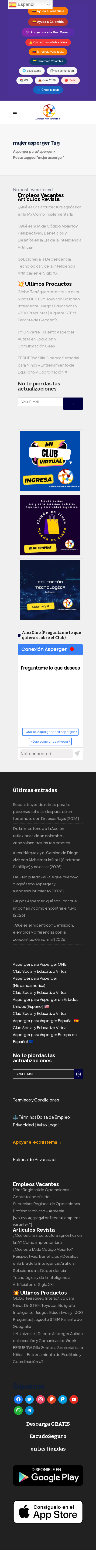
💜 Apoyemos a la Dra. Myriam (48, 32)
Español (25, 4)
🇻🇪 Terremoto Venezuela (48, 51)
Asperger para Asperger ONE (40, 964)
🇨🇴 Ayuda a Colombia (48, 22)
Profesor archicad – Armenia (38, 1210)
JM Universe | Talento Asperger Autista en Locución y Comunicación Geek (46, 339)
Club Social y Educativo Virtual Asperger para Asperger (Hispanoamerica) (40, 978)
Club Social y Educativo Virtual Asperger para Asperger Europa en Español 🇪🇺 (45, 1034)
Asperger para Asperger (32, 151)
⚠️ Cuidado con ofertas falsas (48, 42)
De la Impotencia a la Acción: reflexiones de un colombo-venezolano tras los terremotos (41, 835)
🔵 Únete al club (48, 90)
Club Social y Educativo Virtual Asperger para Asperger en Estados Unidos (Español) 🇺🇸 (45, 999)
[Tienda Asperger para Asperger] (50, 553)
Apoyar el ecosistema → (37, 1142)
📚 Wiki (24, 80)
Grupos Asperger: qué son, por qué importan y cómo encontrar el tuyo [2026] (45, 907)
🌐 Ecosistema (31, 70)
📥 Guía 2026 (47, 80)
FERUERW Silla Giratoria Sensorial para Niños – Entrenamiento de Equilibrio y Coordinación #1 (48, 364)
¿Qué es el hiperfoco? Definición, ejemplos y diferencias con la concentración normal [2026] (43, 932)
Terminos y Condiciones (36, 1099)
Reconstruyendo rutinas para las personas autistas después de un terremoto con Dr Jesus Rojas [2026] (46, 811)
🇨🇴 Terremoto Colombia (48, 61)
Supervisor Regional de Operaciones (46, 1203)
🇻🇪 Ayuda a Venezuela (48, 11)
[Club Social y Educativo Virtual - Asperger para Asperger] (50, 489)
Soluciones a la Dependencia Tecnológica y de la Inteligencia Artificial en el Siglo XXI (46, 266)
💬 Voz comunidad (62, 70)
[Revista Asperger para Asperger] (50, 618)
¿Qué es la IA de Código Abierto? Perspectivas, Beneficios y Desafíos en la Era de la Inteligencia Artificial (45, 1256)
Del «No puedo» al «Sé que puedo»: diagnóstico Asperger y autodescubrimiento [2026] (45, 883)
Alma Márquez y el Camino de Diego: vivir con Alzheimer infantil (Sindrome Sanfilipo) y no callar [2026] (46, 859)
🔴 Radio (70, 80)
